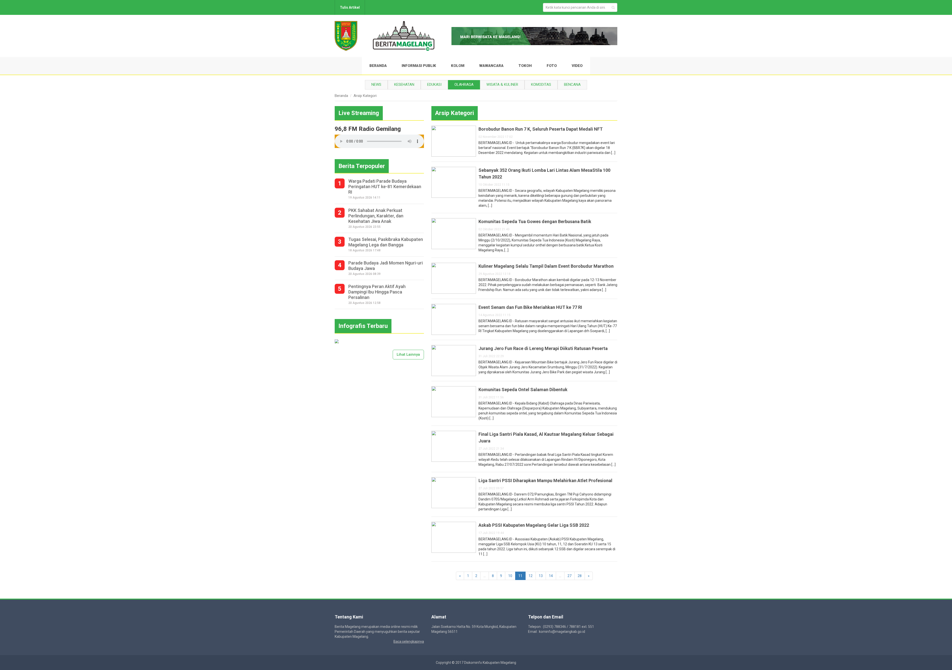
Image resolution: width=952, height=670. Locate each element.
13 (541, 576)
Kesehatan (404, 84)
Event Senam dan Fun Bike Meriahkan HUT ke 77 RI (530, 307)
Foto (552, 65)
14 (551, 576)
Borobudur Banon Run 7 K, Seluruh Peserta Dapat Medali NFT (540, 129)
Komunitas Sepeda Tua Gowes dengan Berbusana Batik (534, 221)
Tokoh (525, 65)
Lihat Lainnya (408, 354)
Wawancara (491, 65)
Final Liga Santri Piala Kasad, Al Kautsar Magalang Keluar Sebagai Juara (546, 437)
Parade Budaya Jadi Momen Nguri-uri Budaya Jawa (385, 265)
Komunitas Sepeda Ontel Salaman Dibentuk (522, 389)
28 (580, 576)
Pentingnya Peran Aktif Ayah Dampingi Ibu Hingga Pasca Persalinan (377, 292)
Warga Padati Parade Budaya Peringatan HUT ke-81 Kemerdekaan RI (384, 186)
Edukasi (434, 84)
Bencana (572, 84)
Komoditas (541, 84)
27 (569, 576)
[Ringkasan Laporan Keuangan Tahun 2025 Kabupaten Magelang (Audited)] (337, 341)
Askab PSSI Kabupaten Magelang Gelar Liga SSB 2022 (533, 525)
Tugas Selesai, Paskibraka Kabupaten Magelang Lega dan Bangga (385, 242)
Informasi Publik (419, 65)
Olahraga (464, 84)
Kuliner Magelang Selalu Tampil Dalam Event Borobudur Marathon (546, 266)
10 (510, 576)
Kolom (457, 65)
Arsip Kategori (365, 95)
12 (531, 576)
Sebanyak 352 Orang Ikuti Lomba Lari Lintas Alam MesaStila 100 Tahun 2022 (544, 173)
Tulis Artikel (350, 7)
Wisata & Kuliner (502, 84)
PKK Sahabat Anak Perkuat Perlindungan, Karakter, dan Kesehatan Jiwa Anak (375, 216)
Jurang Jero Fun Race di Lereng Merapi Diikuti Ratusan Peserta (543, 348)
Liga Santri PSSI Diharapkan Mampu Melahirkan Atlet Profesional (545, 480)
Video (577, 65)
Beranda (378, 65)
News (376, 84)
